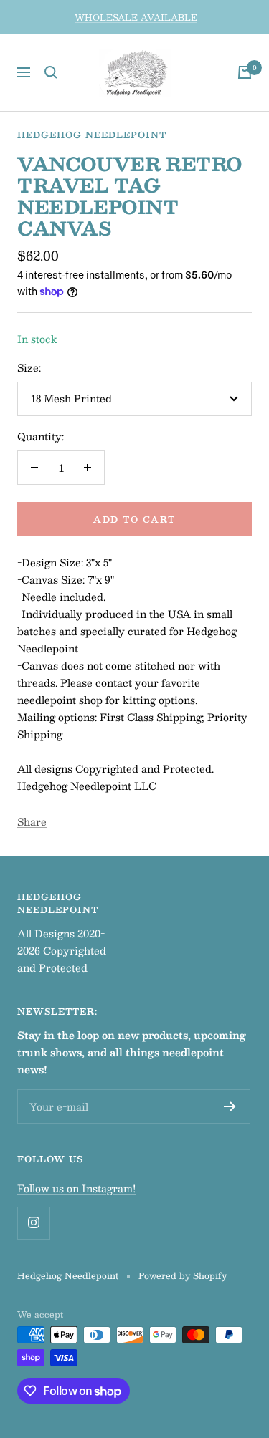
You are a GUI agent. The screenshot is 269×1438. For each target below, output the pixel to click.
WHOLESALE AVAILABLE (136, 17)
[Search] (50, 72)
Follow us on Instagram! (76, 1188)
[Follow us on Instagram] (33, 1223)
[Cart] (244, 72)
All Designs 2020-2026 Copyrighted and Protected (61, 950)
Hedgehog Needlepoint (91, 134)
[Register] (230, 1106)
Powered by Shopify (182, 1275)
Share (32, 821)
